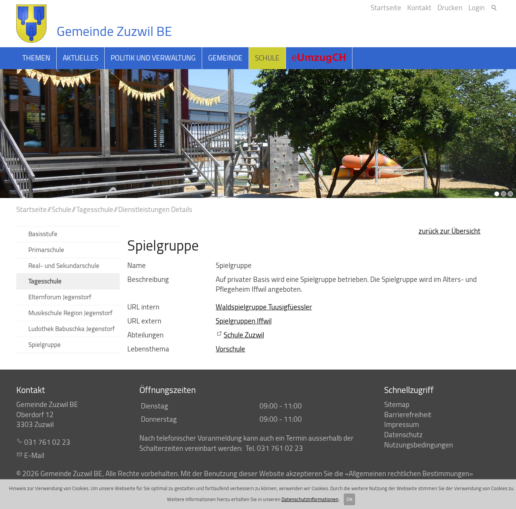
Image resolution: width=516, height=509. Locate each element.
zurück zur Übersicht (449, 231)
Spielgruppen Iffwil (244, 321)
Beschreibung (148, 279)
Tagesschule (45, 281)
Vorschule (230, 349)
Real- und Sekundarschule (63, 265)
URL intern (143, 307)
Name (136, 265)
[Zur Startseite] (31, 24)
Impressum (401, 424)
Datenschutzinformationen (309, 499)
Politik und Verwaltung (153, 58)
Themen (36, 58)
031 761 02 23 (47, 442)
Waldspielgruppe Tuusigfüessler (264, 307)
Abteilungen (145, 335)
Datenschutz (403, 434)
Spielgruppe (44, 344)
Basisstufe (42, 233)
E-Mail (34, 455)
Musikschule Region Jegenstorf (70, 312)
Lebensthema (148, 349)
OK (349, 499)
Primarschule (46, 249)
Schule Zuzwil (244, 335)
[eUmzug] (319, 58)
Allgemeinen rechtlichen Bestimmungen (409, 473)
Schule (267, 58)
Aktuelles (80, 58)
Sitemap (396, 404)
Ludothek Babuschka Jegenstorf (71, 328)
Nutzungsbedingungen (418, 445)
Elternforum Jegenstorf (59, 297)
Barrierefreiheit (407, 414)
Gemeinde (225, 58)
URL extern (144, 321)
